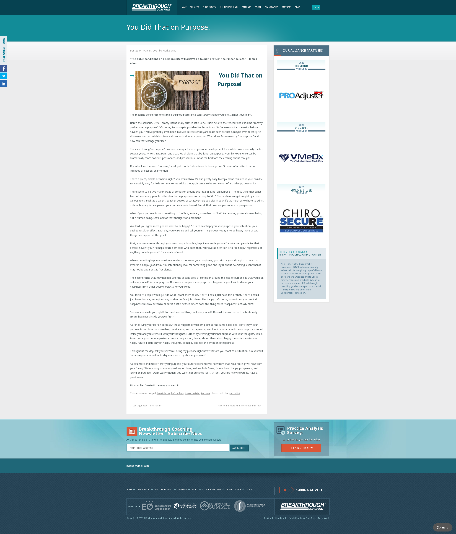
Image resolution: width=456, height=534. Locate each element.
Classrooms (271, 7)
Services (194, 7)
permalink (234, 393)
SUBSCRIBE (239, 448)
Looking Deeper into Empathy (146, 405)
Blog (297, 7)
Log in (316, 7)
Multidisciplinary (229, 7)
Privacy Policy (233, 489)
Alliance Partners (211, 489)
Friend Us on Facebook (3, 68)
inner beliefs (192, 393)
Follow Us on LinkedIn (3, 83)
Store (258, 7)
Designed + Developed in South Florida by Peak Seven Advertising (297, 518)
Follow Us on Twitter (3, 75)
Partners (286, 7)
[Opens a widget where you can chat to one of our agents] (442, 527)
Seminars (246, 7)
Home (183, 7)
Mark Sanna (169, 50)
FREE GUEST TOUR (3, 50)
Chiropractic (209, 7)
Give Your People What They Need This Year (241, 405)
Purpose (205, 393)
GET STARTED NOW (301, 448)
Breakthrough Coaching (152, 7)
